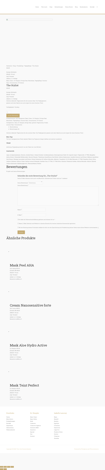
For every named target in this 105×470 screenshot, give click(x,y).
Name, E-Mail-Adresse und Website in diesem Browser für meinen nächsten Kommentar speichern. (47, 223)
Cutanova (33, 423)
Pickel (46, 122)
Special (32, 432)
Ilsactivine (57, 427)
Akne (15, 122)
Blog (76, 7)
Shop (51, 7)
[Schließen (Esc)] (1, 467)
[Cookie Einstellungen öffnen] (11, 464)
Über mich (44, 7)
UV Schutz (21, 83)
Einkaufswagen (10, 421)
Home (37, 7)
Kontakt (92, 7)
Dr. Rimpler (17, 80)
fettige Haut (28, 122)
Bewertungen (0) (14, 129)
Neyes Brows (69, 7)
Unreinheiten (13, 83)
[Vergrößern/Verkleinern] (12, 467)
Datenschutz (10, 427)
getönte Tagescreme (38, 122)
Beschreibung (14, 127)
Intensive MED (34, 427)
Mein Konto (9, 419)
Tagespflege (27, 66)
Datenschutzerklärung (32, 219)
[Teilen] (5, 467)
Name (20, 209)
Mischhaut (31, 80)
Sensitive (33, 430)
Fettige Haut (24, 80)
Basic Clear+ (9, 80)
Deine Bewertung (23, 183)
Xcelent (32, 436)
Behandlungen (59, 7)
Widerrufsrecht (10, 430)
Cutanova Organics (35, 425)
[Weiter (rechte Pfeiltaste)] (5, 469)
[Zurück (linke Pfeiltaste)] (1, 469)
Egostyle (56, 423)
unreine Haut (10, 125)
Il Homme (57, 425)
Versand (11, 76)
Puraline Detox (58, 432)
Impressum (9, 425)
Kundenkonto (84, 7)
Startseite (9, 66)
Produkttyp (20, 66)
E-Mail (20, 215)
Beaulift (56, 419)
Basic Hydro (33, 419)
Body (31, 421)
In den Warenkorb (13, 115)
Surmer (56, 434)
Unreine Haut (24, 120)
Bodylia (56, 421)
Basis (55, 417)
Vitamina (56, 436)
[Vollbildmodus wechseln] (8, 467)
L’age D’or (56, 430)
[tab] (54, 127)
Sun (31, 434)
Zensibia (56, 438)
